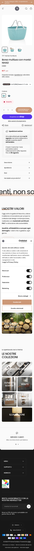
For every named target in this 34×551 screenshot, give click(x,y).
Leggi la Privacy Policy (10, 262)
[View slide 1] (16, 444)
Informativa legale (24, 547)
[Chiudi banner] (31, 241)
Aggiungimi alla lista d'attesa (23, 110)
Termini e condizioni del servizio (23, 545)
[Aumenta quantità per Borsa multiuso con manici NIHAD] (12, 110)
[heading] (12, 325)
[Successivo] (31, 2)
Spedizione (18, 75)
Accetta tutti (17, 302)
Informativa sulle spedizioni (12, 547)
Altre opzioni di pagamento (17, 121)
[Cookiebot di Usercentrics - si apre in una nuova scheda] (20, 241)
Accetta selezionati (17, 308)
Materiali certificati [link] (12, 325)
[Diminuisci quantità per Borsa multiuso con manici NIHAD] (4, 110)
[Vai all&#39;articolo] (5, 50)
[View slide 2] (18, 444)
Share (6, 125)
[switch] (29, 276)
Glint (29, 542)
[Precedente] (3, 2)
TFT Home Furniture (9, 56)
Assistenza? (28, 125)
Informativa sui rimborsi (9, 545)
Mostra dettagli (23, 296)
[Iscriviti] (29, 506)
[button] (17, 162)
